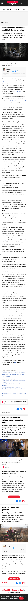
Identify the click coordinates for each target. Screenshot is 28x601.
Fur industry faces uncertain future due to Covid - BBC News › (14, 396)
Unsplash (9, 65)
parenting (5, 582)
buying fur (4, 81)
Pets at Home (17, 91)
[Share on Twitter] (21, 409)
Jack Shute (8, 69)
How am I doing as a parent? (10, 508)
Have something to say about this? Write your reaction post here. (15, 402)
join (21, 598)
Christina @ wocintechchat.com (13, 462)
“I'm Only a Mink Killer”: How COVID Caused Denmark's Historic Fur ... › (13, 384)
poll (6, 240)
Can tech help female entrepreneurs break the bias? (12, 420)
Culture (15, 9)
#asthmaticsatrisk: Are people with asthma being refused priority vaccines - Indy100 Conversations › (13, 374)
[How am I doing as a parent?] (14, 533)
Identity (23, 9)
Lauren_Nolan (9, 546)
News (8, 9)
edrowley (7, 467)
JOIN (21, 3)
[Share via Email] (24, 409)
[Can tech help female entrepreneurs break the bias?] (14, 448)
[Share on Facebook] (18, 409)
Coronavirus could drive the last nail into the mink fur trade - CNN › (13, 389)
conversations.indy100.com (12, 187)
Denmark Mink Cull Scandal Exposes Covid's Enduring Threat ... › (14, 394)
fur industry (5, 409)
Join (4, 9)
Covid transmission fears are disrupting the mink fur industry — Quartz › (13, 381)
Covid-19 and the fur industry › (8, 392)
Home (2, 22)
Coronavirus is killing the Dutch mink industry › (11, 387)
